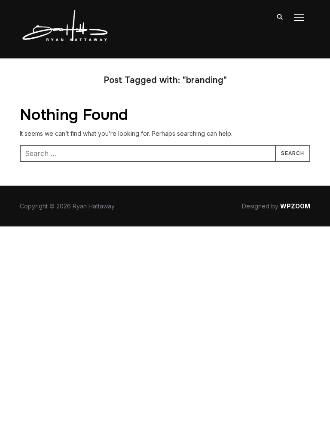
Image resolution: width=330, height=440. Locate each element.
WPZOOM (295, 206)
